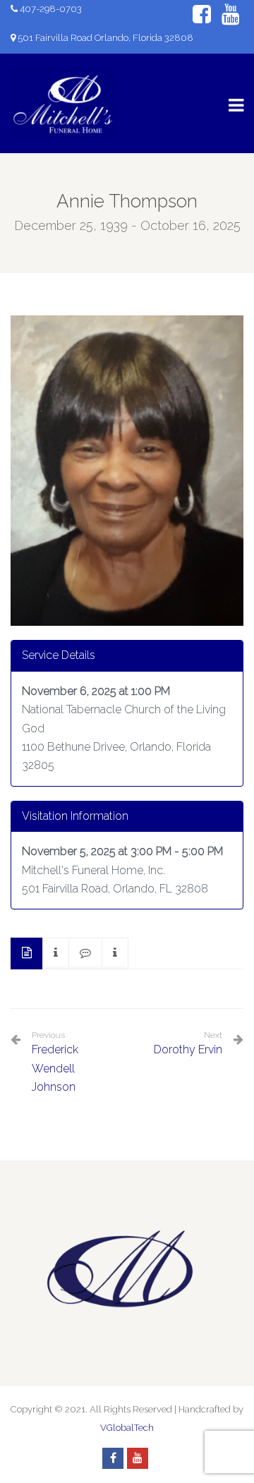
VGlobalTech (127, 1427)
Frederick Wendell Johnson (55, 1062)
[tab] (27, 953)
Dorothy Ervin (188, 1049)
